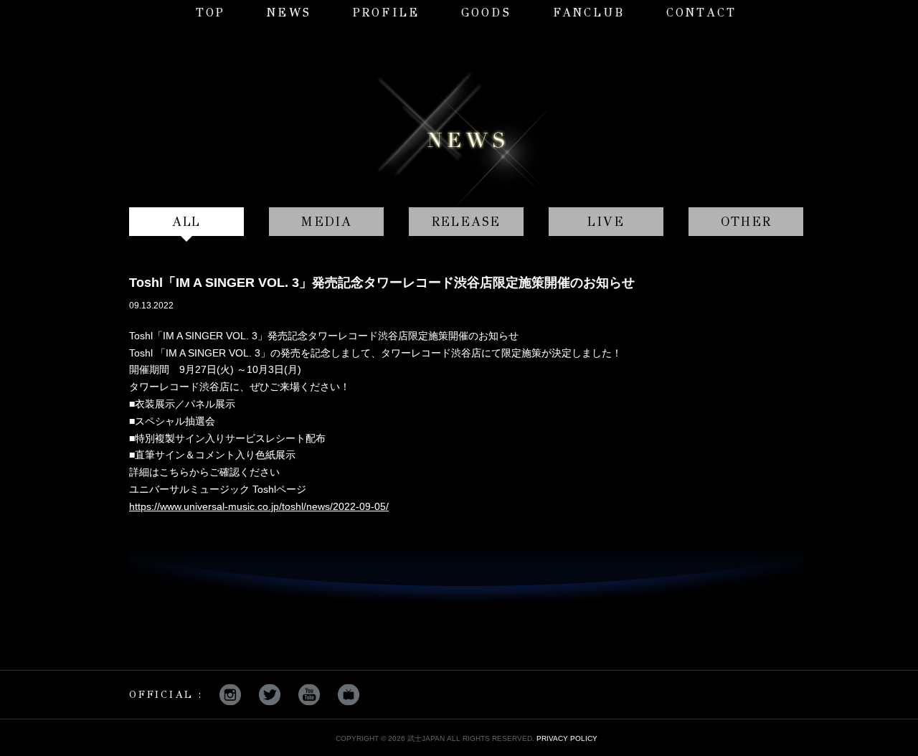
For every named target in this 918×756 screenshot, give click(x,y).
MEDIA (326, 222)
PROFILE (386, 12)
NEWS (289, 12)
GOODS (486, 12)
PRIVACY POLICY (566, 738)
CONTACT (701, 12)
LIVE (605, 222)
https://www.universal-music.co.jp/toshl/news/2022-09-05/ (259, 506)
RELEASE (466, 222)
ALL (186, 222)
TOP (211, 12)
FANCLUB (589, 12)
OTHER (746, 222)
